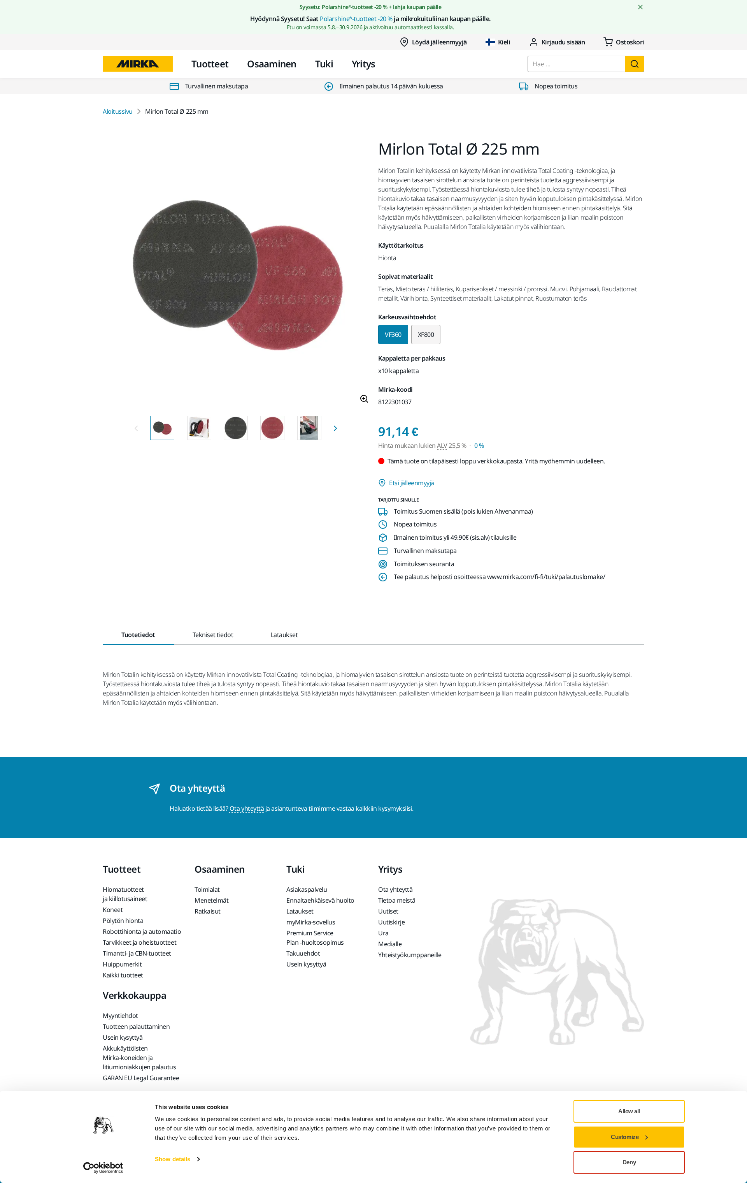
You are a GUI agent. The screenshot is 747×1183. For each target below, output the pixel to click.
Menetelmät (211, 900)
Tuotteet (209, 63)
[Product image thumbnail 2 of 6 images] (199, 428)
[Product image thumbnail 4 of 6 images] (272, 428)
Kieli (504, 42)
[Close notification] (640, 7)
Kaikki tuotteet (123, 975)
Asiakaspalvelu (306, 889)
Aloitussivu (118, 111)
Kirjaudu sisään (563, 42)
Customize (624, 1137)
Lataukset (300, 911)
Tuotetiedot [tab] (138, 634)
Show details (172, 1159)
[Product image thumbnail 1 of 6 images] (162, 428)
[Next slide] (335, 427)
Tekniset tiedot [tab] (213, 634)
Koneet (113, 909)
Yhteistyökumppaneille (410, 955)
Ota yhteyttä (247, 808)
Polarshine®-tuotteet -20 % (356, 18)
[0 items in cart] (623, 42)
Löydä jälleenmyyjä (439, 42)
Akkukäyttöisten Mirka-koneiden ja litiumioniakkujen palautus (139, 1057)
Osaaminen (271, 63)
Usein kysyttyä (306, 964)
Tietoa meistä (397, 900)
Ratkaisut (208, 911)
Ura (383, 933)
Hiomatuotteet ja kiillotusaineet (125, 894)
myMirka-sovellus (310, 922)
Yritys (363, 63)
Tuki (324, 63)
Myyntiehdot (120, 1015)
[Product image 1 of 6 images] (236, 275)
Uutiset (388, 911)
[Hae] (634, 64)
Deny (629, 1162)
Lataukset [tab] (284, 634)
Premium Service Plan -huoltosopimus (315, 938)
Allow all (629, 1111)
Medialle (390, 944)
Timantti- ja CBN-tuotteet (137, 953)
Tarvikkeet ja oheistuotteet (139, 942)
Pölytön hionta (123, 920)
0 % (479, 445)
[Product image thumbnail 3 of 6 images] (236, 428)
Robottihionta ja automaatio (142, 931)
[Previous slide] (136, 427)
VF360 (393, 334)
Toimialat (207, 889)
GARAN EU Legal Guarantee (141, 1078)
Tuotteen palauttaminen (136, 1026)
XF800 (426, 334)
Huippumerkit (122, 964)
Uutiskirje (391, 922)
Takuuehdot (303, 953)
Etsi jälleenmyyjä (411, 483)
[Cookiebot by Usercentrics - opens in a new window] (103, 1168)
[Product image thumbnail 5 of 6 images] (309, 428)
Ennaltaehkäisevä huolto (320, 900)
